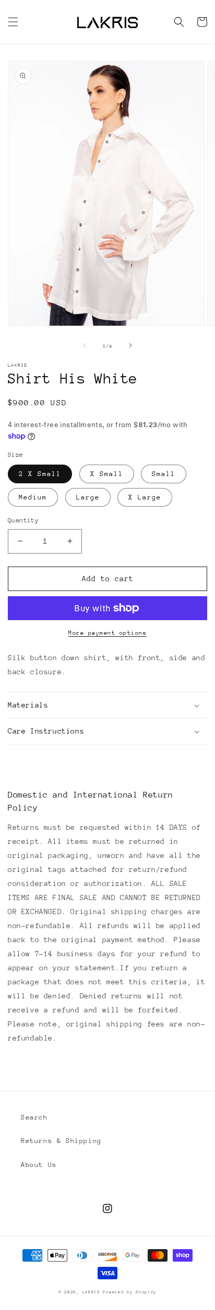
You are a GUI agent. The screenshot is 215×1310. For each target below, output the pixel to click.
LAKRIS (91, 1292)
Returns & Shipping (61, 1141)
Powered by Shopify (130, 1292)
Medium (33, 497)
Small (163, 474)
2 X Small (40, 474)
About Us (39, 1164)
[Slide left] (84, 345)
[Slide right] (130, 345)
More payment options (107, 633)
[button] (13, 21)
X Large (144, 497)
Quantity (23, 520)
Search (34, 1117)
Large (88, 497)
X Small (106, 474)
